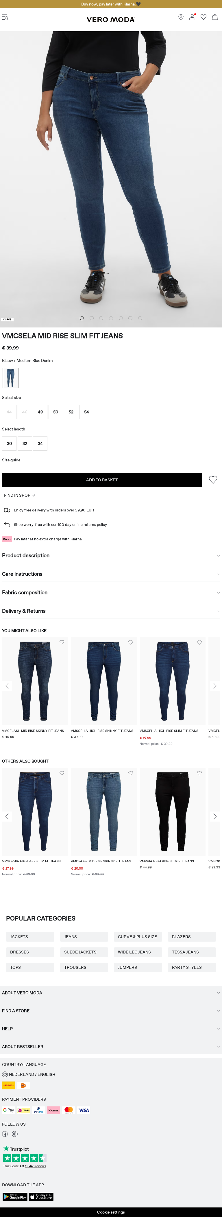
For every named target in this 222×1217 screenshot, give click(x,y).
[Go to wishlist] (203, 18)
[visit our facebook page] (5, 1135)
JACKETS (19, 936)
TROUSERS (75, 967)
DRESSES (19, 952)
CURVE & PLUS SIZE (137, 936)
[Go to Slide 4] (111, 318)
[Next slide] (215, 686)
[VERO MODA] (111, 20)
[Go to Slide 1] (82, 318)
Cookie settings (111, 1212)
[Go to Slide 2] (92, 318)
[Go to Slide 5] (121, 318)
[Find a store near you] (181, 18)
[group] (35, 692)
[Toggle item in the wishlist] (213, 480)
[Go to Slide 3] (101, 318)
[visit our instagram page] (15, 1135)
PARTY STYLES (187, 967)
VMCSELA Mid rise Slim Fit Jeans (62, 336)
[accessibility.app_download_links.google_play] (15, 1200)
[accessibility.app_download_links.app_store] (41, 1200)
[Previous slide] (7, 686)
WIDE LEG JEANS (134, 952)
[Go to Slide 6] (130, 318)
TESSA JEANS (185, 952)
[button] (9, 412)
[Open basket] (215, 17)
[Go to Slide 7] (140, 318)
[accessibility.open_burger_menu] (5, 18)
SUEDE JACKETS (80, 952)
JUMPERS (127, 967)
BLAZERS (181, 936)
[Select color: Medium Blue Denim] (10, 378)
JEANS (70, 936)
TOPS (15, 967)
